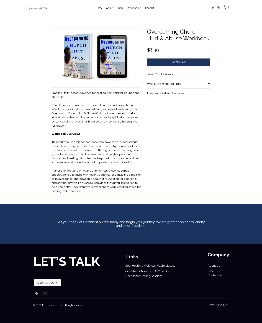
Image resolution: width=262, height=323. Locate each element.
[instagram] (218, 8)
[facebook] (213, 8)
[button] (226, 7)
